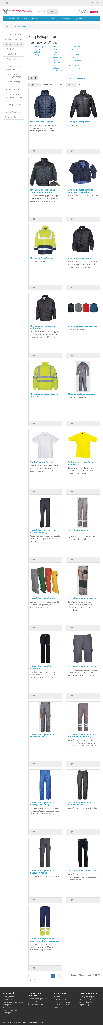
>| (40, 980)
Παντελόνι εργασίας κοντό (82, 666)
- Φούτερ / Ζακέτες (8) (13, 105)
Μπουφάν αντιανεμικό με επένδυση (43, 327)
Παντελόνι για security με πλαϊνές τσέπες (43, 531)
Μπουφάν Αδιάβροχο (79, 121)
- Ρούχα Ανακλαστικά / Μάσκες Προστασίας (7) (14, 97)
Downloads (7, 999)
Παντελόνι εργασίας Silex (43, 598)
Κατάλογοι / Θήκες (30, 18)
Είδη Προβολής (64, 18)
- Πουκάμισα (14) (12, 89)
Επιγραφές (78, 18)
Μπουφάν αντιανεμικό (79, 257)
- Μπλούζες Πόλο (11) (12, 60)
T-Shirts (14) (38, 47)
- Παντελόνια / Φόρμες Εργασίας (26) (13, 75)
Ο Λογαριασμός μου (86, 997)
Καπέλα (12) (38, 49)
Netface (47, 1022)
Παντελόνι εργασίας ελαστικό (40, 667)
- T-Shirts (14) (10, 49)
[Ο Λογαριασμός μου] (93, 2)
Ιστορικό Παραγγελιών (87, 999)
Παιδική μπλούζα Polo (41, 462)
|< (31, 976)
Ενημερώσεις (84, 1005)
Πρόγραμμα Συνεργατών (63, 1005)
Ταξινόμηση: (34, 85)
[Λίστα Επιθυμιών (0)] (97, 2)
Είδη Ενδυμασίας (47, 18)
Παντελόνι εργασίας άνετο (82, 598)
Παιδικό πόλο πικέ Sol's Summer (80, 463)
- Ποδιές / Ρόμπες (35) (12, 83)
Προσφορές (58, 1007)
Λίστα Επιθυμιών (85, 1002)
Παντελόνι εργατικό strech (82, 870)
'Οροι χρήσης (8, 997)
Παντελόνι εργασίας (78, 530)
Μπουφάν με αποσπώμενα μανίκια (44, 395)
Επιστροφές (33, 1001)
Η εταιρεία (7, 1007)
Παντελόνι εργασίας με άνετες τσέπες (42, 735)
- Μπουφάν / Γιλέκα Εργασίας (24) (13, 67)
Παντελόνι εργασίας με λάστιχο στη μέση (42, 803)
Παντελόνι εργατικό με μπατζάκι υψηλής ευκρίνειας (45, 939)
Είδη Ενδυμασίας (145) (13, 44)
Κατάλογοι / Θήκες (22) (13, 39)
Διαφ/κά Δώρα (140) (13, 34)
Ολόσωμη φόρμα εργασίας (81, 394)
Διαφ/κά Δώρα (13, 18)
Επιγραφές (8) (10, 117)
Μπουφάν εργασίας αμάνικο (82, 326)
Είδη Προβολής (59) (12, 112)
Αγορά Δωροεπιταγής (62, 1002)
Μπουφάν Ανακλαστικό (42, 257)
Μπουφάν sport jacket (41, 121)
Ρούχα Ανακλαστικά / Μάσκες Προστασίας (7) (76, 57)
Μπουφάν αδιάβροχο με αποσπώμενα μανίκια (42, 190)
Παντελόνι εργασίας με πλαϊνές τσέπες (80, 803)
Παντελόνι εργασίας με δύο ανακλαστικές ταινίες (82, 735)
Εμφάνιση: (71, 85)
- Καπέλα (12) (10, 54)
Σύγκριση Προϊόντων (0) (77, 78)
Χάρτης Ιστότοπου (35, 1004)
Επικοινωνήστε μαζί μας (37, 999)
